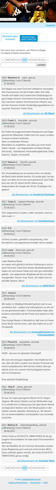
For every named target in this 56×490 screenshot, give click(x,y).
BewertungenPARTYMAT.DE (28, 38)
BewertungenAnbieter (10, 38)
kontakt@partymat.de (31, 479)
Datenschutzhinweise (18, 483)
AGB (45, 483)
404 (33, 60)
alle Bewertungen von (39, 113)
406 (42, 60)
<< (3, 60)
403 (29, 60)
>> (46, 60)
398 (7, 60)
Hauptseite (50, 25)
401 (20, 60)
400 (16, 60)
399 (11, 60)
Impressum (35, 483)
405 (38, 60)
